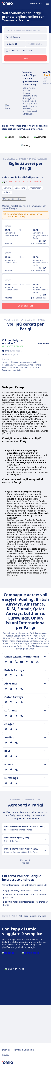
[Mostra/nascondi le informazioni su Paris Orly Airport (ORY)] (45, 839)
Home (5, 915)
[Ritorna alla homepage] (7, 3)
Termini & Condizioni (24, 1049)
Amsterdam (35, 187)
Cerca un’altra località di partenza (24, 181)
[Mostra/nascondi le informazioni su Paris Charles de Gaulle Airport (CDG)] (45, 828)
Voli (13, 915)
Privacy (5, 1054)
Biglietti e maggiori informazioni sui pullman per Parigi (25, 896)
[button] (15, 44)
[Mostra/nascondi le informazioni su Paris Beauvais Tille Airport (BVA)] (45, 850)
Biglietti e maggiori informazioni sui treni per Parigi (25, 903)
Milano (7, 192)
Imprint (6, 1049)
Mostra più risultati (12, 199)
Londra (7, 187)
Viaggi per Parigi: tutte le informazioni (22, 890)
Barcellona (20, 187)
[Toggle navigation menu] (47, 3)
